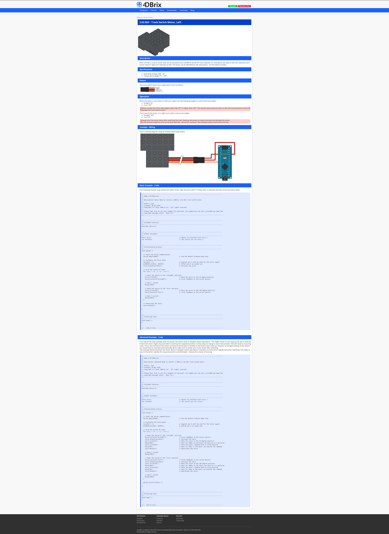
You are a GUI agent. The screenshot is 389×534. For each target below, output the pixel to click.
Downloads (172, 10)
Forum (154, 10)
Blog (192, 10)
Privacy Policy (140, 521)
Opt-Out (159, 523)
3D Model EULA (141, 523)
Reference (140, 17)
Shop (162, 10)
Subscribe (159, 521)
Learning (183, 10)
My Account (179, 518)
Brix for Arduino (148, 17)
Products (144, 10)
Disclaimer (140, 518)
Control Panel (180, 521)
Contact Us (160, 518)
